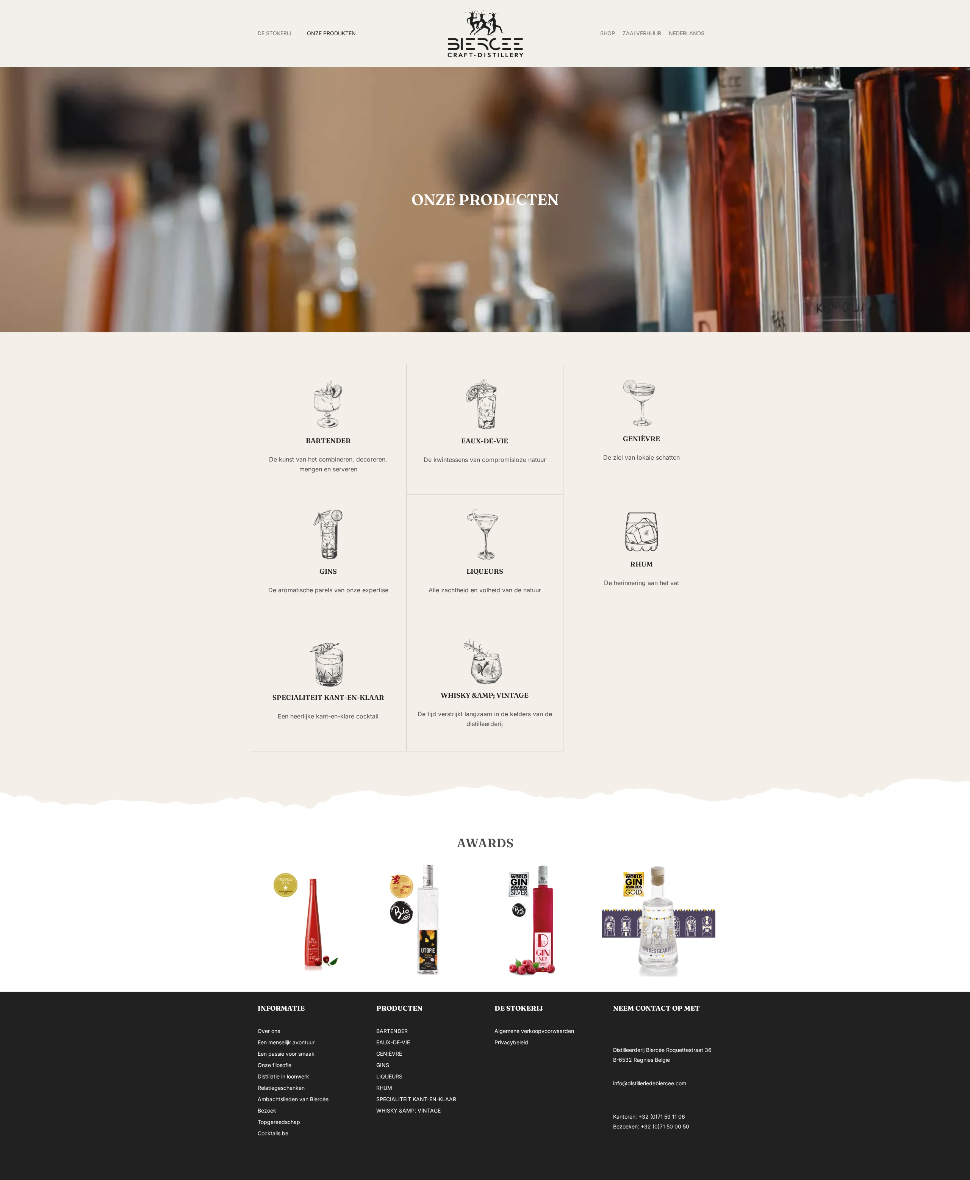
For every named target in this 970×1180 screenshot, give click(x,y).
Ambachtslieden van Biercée (293, 1099)
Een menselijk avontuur (286, 1042)
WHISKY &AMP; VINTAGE (408, 1110)
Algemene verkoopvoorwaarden (534, 1031)
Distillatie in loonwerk (283, 1076)
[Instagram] (645, 1154)
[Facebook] (622, 1154)
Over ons (269, 1031)
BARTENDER (392, 1031)
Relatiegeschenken (281, 1088)
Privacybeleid (511, 1042)
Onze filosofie (274, 1065)
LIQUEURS (389, 1076)
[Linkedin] (668, 1154)
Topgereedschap (279, 1122)
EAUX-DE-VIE (393, 1042)
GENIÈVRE (389, 1053)
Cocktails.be (273, 1133)
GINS (382, 1065)
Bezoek (267, 1110)
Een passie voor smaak (286, 1053)
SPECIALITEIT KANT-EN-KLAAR (416, 1099)
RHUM (384, 1088)
